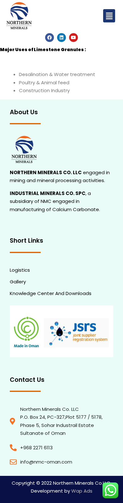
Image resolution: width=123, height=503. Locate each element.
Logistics (20, 270)
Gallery (18, 281)
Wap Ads (81, 491)
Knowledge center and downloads (50, 293)
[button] (109, 15)
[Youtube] (73, 37)
